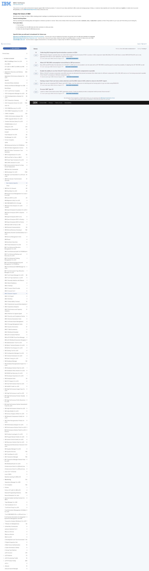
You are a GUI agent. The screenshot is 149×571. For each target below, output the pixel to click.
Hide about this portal (18, 4)
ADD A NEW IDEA (15, 48)
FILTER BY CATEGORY (9, 58)
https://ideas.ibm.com (31, 38)
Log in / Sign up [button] (141, 43)
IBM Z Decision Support (56, 58)
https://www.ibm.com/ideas (37, 36)
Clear (26, 58)
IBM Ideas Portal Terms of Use (108, 98)
